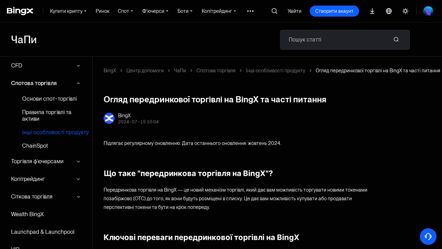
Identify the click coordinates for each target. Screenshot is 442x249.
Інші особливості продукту (55, 132)
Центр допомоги (145, 70)
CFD (16, 65)
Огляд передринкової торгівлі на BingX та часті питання (378, 70)
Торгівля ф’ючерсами (37, 161)
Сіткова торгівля (31, 196)
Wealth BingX (27, 214)
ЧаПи (180, 70)
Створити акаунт (334, 11)
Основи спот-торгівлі (49, 98)
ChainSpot (35, 145)
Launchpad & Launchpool (42, 232)
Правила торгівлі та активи (46, 115)
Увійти (294, 11)
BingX (110, 70)
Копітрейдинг (28, 179)
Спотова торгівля (34, 83)
